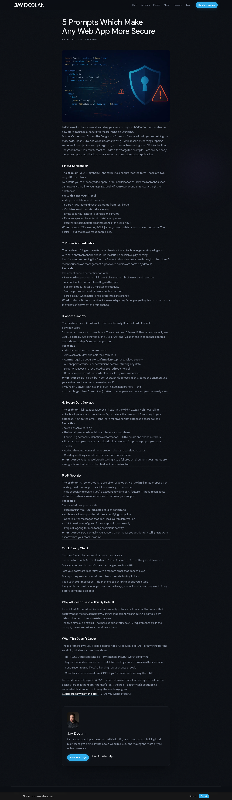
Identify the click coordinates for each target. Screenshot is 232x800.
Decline (192, 796)
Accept (204, 796)
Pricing (156, 4)
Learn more (48, 796)
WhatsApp (108, 756)
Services (145, 4)
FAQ (188, 4)
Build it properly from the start (80, 694)
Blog (134, 4)
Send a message (206, 4)
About (167, 4)
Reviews (178, 4)
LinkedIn (95, 756)
